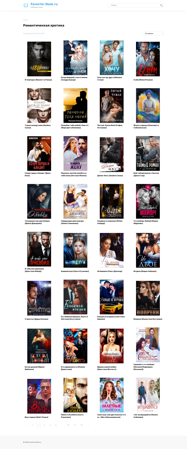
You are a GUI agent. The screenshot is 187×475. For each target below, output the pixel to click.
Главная (25, 20)
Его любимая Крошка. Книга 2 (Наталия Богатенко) (74, 318)
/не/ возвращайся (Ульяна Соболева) (146, 416)
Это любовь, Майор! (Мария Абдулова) (146, 222)
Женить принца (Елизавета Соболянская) (146, 126)
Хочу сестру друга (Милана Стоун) (109, 78)
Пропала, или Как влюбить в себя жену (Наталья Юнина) (73, 174)
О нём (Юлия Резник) (143, 80)
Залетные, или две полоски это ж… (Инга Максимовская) (111, 416)
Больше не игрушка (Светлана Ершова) (111, 318)
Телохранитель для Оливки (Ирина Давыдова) (37, 222)
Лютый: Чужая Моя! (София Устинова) (109, 126)
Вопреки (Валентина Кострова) (148, 319)
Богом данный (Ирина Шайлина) (34, 368)
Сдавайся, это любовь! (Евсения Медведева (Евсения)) (144, 366)
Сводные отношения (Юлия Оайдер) (109, 222)
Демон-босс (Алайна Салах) (110, 176)
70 (68, 425)
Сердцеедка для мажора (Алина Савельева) (72, 222)
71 (75, 425)
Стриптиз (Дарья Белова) (36, 319)
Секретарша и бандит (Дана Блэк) (38, 174)
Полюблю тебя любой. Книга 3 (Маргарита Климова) (74, 126)
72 (81, 425)
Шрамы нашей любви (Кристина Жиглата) (106, 368)
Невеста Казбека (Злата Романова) (72, 416)
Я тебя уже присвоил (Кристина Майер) (34, 270)
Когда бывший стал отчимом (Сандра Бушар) (74, 78)
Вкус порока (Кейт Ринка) (36, 417)
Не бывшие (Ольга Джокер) (109, 271)
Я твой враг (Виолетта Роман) (38, 80)
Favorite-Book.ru (44, 4)
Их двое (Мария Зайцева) (145, 271)
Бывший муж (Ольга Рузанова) (75, 271)
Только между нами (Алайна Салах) (38, 126)
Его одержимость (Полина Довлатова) (73, 368)
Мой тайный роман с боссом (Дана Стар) (146, 174)
